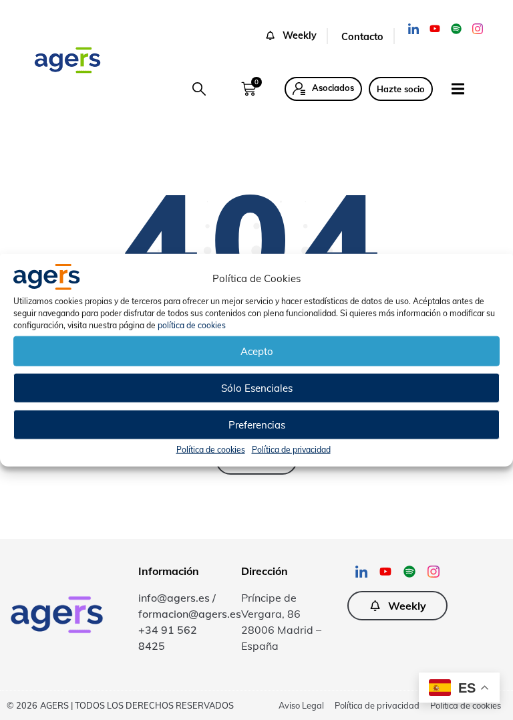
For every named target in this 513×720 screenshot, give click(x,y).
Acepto (256, 350)
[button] (296, 36)
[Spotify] (456, 28)
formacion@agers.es (189, 613)
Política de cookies (210, 450)
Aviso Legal (301, 705)
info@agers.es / (177, 597)
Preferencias (256, 424)
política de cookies (192, 325)
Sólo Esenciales (257, 387)
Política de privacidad (291, 450)
